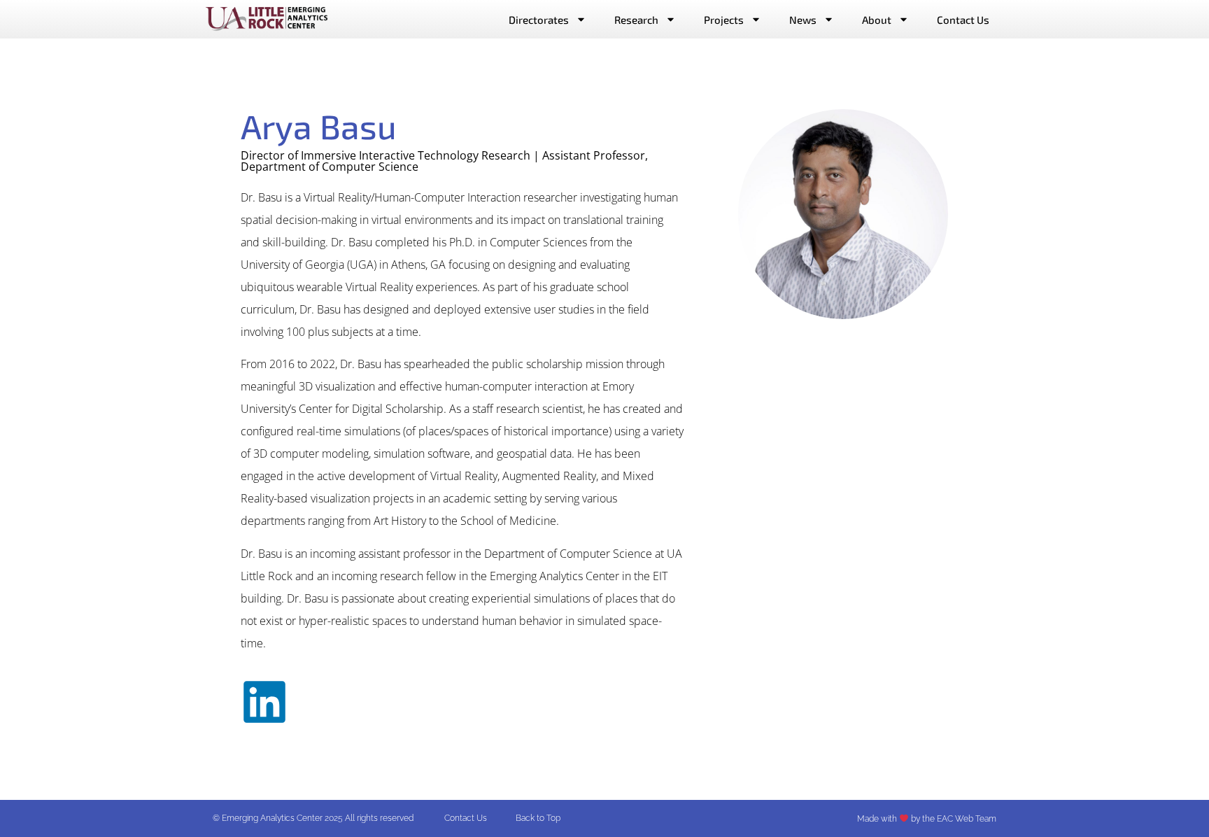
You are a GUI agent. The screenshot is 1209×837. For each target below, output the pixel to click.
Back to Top (538, 818)
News (802, 19)
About (876, 19)
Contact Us (963, 19)
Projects (724, 19)
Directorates (539, 19)
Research (636, 19)
